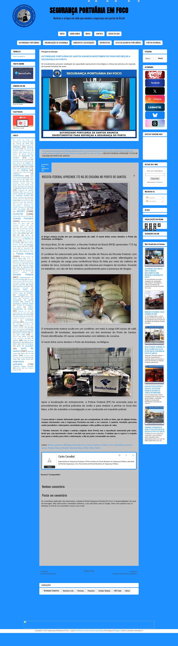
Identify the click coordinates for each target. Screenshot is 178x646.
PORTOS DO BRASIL (153, 42)
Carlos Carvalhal (66, 456)
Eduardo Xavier (18, 202)
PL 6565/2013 (26, 248)
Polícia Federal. (26, 256)
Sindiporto (27, 296)
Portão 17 (19, 270)
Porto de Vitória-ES (23, 267)
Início (62, 33)
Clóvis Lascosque (25, 186)
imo (32, 332)
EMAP (15, 200)
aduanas (59, 151)
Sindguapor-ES (23, 295)
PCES (15, 248)
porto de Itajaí (20, 342)
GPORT (21, 211)
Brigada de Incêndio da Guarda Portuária (23, 163)
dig (29, 327)
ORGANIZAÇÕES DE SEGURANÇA (56, 42)
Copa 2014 (27, 192)
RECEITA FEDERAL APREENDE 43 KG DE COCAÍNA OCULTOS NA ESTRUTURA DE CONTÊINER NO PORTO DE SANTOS (154, 350)
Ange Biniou (27, 149)
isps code (21, 335)
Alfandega (16, 145)
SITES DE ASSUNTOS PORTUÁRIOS (128, 42)
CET (14, 170)
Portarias (80, 590)
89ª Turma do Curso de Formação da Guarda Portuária (23, 140)
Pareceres (91, 590)
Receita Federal (55, 153)
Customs (95, 151)
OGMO (17, 242)
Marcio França (17, 239)
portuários (27, 355)
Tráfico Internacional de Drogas (23, 308)
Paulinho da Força (27, 250)
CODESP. (16, 172)
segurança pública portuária (23, 366)
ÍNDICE (87, 33)
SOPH (31, 284)
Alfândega (68, 151)
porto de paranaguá (25, 346)
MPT (18, 235)
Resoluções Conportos (51, 590)
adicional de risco (24, 311)
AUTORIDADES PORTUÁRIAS (29, 42)
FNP (31, 209)
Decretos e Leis (68, 590)
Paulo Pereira (19, 251)
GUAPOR (18, 214)
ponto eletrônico (18, 338)
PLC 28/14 (16, 250)
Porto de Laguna (28, 260)
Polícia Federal (24, 253)
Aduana (51, 151)
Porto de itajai (17, 269)
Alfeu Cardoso (26, 145)
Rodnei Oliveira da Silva (23, 283)
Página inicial (89, 571)
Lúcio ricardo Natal (19, 232)
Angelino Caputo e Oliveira (22, 150)
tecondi (18, 368)
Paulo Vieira (29, 251)
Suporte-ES (25, 298)
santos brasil (25, 359)
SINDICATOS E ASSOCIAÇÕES (83, 42)
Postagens (151, 197)
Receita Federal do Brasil (72, 153)
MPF (31, 233)
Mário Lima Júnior (27, 241)
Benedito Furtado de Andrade (22, 161)
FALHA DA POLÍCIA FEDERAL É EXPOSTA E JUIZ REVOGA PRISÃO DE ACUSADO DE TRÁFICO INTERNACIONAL (154, 389)
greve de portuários (19, 329)
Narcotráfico (120, 151)
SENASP (15, 284)
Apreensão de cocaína (81, 151)
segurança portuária (18, 362)
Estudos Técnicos (104, 590)
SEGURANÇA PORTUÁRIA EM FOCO (89, 10)
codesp (15, 326)
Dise (29, 199)
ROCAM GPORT (20, 272)
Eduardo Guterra (25, 200)
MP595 (23, 233)
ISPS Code (117, 590)
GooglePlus (133, 455)
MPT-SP (27, 235)
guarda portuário (21, 332)
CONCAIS (16, 174)
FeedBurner (159, 182)
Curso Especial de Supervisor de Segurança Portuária (23, 194)
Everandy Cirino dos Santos (23, 208)
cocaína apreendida (23, 324)
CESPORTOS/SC (25, 168)
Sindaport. (30, 293)
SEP (23, 284)
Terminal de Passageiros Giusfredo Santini (23, 302)
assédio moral (26, 316)
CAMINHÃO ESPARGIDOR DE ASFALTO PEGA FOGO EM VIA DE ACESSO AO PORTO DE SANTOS (155, 429)
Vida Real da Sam (81, 631)
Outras (127, 590)
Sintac (15, 298)
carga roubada (28, 322)
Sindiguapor (16, 296)
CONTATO (99, 33)
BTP (28, 159)
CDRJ (26, 167)
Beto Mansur (17, 163)
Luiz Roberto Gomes (23, 230)
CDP (18, 167)
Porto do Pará (29, 269)
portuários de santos (19, 357)
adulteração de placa (20, 313)
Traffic (91, 153)
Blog (119, 455)
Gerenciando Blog (96, 631)
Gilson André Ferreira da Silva (22, 216)
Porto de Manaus (21, 262)
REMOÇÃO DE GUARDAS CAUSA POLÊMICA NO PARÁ (154, 313)
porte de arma (28, 340)
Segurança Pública (20, 289)
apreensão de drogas (23, 314)
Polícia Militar (17, 258)
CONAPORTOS (26, 172)
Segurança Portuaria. (21, 288)
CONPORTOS (18, 176)
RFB (85, 153)
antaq (31, 313)
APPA (27, 143)
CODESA (24, 170)
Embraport (30, 202)
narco (112, 151)
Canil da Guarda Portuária (23, 176)
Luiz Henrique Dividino (26, 228)
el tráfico (104, 151)
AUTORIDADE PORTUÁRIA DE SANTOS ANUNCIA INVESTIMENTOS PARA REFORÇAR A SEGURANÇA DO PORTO (154, 272)
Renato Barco (29, 281)
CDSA (15, 168)
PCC (27, 246)
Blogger (117, 631)
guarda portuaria (28, 331)
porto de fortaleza (27, 344)
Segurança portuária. (19, 291)
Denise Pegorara (18, 197)
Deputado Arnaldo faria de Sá (23, 198)
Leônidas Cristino (19, 225)
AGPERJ (18, 143)
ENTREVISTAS (105, 42)
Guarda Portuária (23, 218)
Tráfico (98, 153)
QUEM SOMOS (75, 33)
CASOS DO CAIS (114, 33)
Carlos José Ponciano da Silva (23, 180)
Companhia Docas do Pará (23, 188)
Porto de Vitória (27, 265)
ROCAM (28, 270)
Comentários (152, 201)
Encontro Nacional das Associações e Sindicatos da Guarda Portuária (23, 205)
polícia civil (25, 336)
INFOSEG (24, 221)
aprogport (16, 316)
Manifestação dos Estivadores (22, 237)
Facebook (126, 455)
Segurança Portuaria (23, 286)
